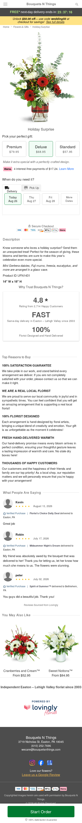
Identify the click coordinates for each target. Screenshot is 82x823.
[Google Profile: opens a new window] (50, 762)
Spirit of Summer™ (40, 586)
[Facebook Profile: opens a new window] (41, 762)
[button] (73, 814)
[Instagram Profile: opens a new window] (32, 762)
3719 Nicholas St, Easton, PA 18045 (41, 742)
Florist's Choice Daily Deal (45, 513)
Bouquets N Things (41, 4)
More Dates (69, 199)
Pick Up (34, 188)
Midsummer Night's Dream (45, 545)
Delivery (12, 190)
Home (6, 26)
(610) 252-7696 (41, 746)
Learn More (66, 169)
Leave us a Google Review (41, 775)
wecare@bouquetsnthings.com (41, 749)
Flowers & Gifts (21, 26)
